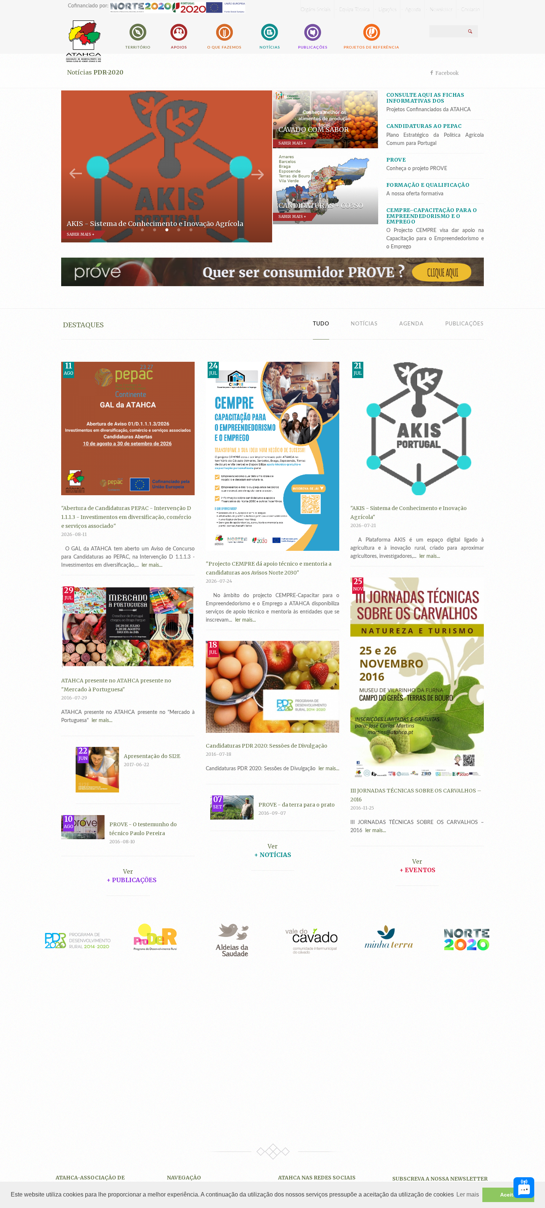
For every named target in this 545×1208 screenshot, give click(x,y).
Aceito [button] (508, 1195)
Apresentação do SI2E (152, 756)
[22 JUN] (97, 769)
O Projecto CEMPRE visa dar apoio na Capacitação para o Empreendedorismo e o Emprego (435, 238)
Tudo (321, 324)
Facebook (447, 73)
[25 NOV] (417, 677)
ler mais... (150, 565)
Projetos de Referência (371, 47)
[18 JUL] (272, 686)
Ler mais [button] (467, 1194)
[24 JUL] (272, 456)
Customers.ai (461, 1168)
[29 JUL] (128, 626)
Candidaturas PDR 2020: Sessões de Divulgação (266, 745)
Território (138, 47)
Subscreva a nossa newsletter (440, 1178)
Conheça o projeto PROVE (416, 168)
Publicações (312, 47)
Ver (273, 846)
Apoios (179, 47)
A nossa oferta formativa (414, 193)
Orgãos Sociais (315, 9)
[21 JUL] (417, 428)
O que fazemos (224, 47)
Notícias (270, 47)
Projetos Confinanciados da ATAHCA (428, 109)
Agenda (411, 324)
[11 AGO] (128, 428)
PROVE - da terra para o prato (296, 804)
